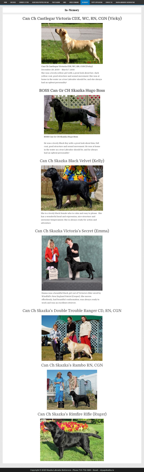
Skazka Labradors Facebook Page (125, 2)
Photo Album (56, 2)
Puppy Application (97, 2)
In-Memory (85, 2)
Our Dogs (13, 2)
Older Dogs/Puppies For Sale (40, 2)
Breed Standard (74, 2)
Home (5, 2)
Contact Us (109, 2)
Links (64, 2)
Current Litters (24, 2)
